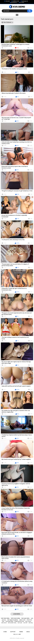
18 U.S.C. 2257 (17, 634)
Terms (21, 631)
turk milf (25, 622)
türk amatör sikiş (12, 622)
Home (5, 631)
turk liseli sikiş (5, 618)
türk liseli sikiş (9, 621)
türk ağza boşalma (12, 620)
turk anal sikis (25, 618)
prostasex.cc (14, 2)
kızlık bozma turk (19, 621)
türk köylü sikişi (15, 618)
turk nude (20, 622)
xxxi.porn (8, 1)
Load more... (17, 614)
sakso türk (22, 620)
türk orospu (28, 621)
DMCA (28, 631)
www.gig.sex (25, 1)
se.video (22, 2)
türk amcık (4, 622)
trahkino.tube (16, 1)
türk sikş (31, 622)
